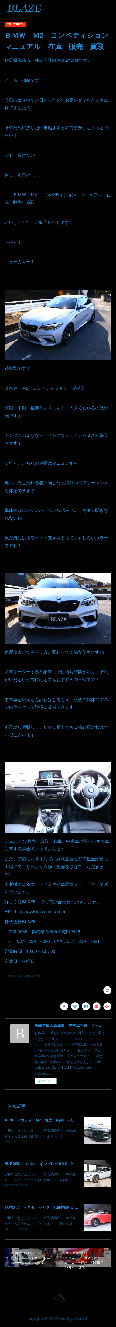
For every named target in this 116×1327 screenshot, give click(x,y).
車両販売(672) (32, 976)
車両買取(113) (13, 976)
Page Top (58, 1297)
